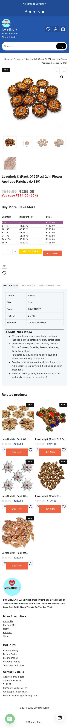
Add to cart (30, 251)
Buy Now (52, 253)
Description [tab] (10, 285)
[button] (62, 77)
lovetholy (9, 29)
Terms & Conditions (13, 665)
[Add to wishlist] (4, 265)
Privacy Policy (11, 650)
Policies (7, 632)
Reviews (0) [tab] (28, 285)
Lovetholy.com (42, 708)
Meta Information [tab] (50, 285)
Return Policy (10, 654)
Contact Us (9, 625)
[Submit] (61, 46)
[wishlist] (30, 449)
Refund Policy (10, 658)
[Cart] (63, 29)
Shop (6, 636)
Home (6, 629)
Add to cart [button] (3, 449)
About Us (8, 621)
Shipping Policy (11, 661)
